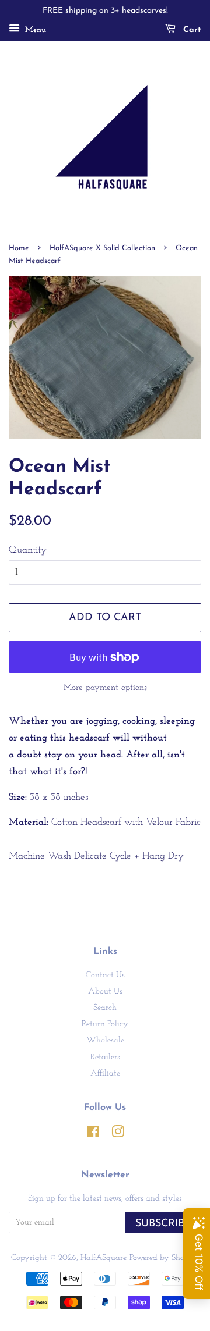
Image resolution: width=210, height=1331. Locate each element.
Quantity (28, 550)
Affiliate (105, 1073)
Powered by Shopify (164, 1258)
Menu (34, 30)
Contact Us (105, 975)
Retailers (105, 1057)
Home (19, 248)
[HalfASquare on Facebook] (93, 1134)
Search (105, 1007)
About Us (105, 991)
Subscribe (163, 1224)
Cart (190, 30)
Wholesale (105, 1040)
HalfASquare (103, 1258)
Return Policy (105, 1024)
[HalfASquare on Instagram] (117, 1134)
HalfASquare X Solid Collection (102, 248)
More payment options (105, 688)
